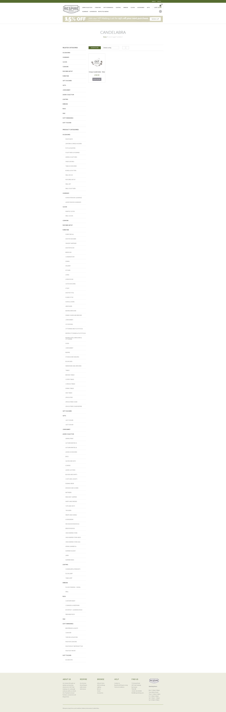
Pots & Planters (70, 148)
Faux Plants (69, 139)
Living (67, 274)
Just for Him (69, 424)
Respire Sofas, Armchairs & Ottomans (74, 338)
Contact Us (117, 683)
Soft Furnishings (108, 7)
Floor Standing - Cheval (73, 587)
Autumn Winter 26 (71, 447)
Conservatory (70, 257)
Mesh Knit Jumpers (71, 497)
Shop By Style (70, 292)
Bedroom (68, 252)
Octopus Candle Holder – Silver (97, 72)
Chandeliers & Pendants (73, 569)
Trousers (68, 510)
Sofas (67, 343)
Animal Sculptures (71, 157)
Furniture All (70, 234)
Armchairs (69, 306)
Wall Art (68, 184)
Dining (68, 261)
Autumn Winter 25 (71, 443)
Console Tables (70, 384)
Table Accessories (71, 166)
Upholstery (69, 397)
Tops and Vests (70, 506)
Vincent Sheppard (71, 243)
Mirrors (125, 7)
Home (104, 37)
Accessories (140, 7)
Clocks (133, 7)
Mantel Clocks (70, 211)
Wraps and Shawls (71, 515)
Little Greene (83, 687)
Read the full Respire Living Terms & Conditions (121, 686)
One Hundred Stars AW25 (73, 537)
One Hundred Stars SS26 (73, 542)
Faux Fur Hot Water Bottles (74, 646)
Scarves (68, 465)
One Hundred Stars (71, 533)
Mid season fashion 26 (72, 524)
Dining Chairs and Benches (74, 315)
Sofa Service (83, 689)
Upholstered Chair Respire (74, 406)
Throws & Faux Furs (72, 637)
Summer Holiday (71, 551)
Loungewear (69, 519)
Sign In (159, 1)
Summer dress (70, 560)
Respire (68, 352)
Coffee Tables (70, 379)
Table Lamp (69, 578)
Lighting (118, 7)
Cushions (65, 66)
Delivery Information (87, 708)
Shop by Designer (71, 239)
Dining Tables (70, 388)
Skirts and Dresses (71, 501)
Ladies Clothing (70, 470)
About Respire (83, 685)
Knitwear (68, 492)
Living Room (69, 279)
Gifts (148, 7)
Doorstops (69, 660)
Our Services (93, 11)
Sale (64, 113)
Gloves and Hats (71, 461)
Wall (67, 591)
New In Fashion (70, 528)
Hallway (68, 266)
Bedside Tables (70, 375)
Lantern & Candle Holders (74, 143)
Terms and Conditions (76, 708)
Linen (67, 555)
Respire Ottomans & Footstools (76, 333)
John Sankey (66, 90)
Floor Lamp (69, 573)
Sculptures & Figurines (73, 152)
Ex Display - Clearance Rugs (74, 610)
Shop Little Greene (103, 11)
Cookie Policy (96, 708)
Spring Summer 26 (71, 546)
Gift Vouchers (67, 80)
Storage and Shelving (72, 357)
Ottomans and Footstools (74, 328)
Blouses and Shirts (71, 474)
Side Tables (69, 393)
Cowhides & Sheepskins (72, 605)
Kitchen (68, 270)
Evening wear (70, 483)
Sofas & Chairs (70, 301)
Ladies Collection (87, 7)
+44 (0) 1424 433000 (137, 691)
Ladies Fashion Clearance (73, 202)
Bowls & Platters (71, 170)
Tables (67, 370)
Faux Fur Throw (70, 650)
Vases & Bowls (70, 161)
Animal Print (69, 438)
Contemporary (70, 601)
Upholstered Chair (71, 402)
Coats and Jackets (71, 479)
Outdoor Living (71, 283)
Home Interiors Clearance (74, 197)
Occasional (69, 324)
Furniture (98, 7)
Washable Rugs (70, 614)
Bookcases (69, 361)
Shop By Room (70, 248)
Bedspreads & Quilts (72, 628)
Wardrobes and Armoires (73, 366)
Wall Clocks (69, 216)
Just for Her (69, 420)
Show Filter (94, 47)
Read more (96, 79)
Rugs (64, 108)
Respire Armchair (71, 310)
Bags (67, 456)
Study (67, 288)
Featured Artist (68, 71)
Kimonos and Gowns (72, 488)
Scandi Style (69, 297)
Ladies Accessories (71, 452)
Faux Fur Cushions (71, 641)
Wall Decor (69, 175)
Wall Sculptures (71, 188)
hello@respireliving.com (138, 693)
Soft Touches (67, 122)
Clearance (85, 11)
